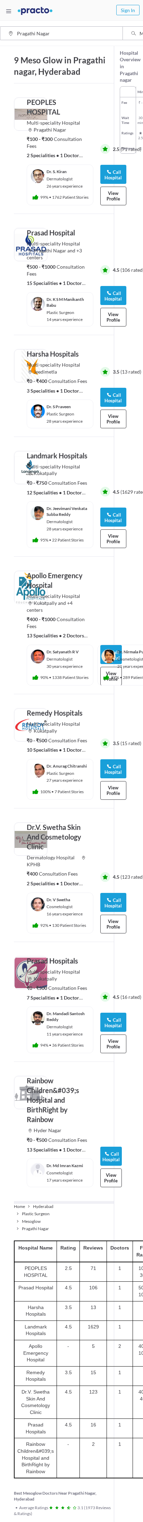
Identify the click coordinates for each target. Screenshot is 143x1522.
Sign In (128, 10)
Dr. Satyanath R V (63, 651)
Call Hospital (113, 397)
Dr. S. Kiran (57, 171)
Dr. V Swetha (58, 899)
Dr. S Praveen (59, 406)
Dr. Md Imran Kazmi (65, 1165)
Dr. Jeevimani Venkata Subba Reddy (67, 511)
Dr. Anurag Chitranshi (67, 766)
